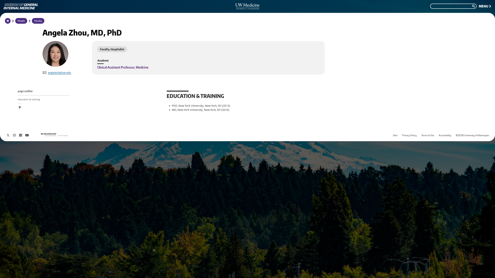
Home (7, 22)
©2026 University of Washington (472, 135)
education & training (29, 99)
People (21, 21)
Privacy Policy (410, 134)
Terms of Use (428, 134)
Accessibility (446, 134)
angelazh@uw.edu (59, 72)
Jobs (396, 134)
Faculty (38, 21)
